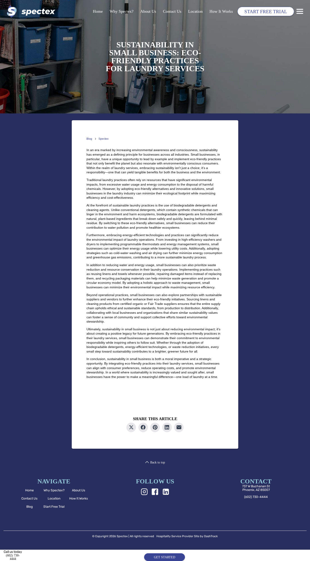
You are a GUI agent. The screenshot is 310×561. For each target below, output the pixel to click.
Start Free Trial (265, 11)
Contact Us (172, 11)
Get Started (164, 557)
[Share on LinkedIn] (167, 427)
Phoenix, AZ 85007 (256, 490)
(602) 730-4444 (256, 497)
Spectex (103, 138)
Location (195, 11)
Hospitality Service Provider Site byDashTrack (187, 536)
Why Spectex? (121, 11)
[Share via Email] (179, 427)
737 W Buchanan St (256, 486)
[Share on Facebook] (143, 427)
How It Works (221, 11)
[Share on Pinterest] (155, 427)
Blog (89, 138)
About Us (148, 11)
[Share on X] (131, 427)
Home (98, 11)
